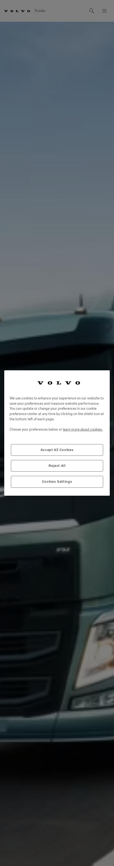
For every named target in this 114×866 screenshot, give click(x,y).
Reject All (57, 466)
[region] (57, 433)
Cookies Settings (57, 482)
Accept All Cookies (57, 450)
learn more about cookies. (83, 429)
